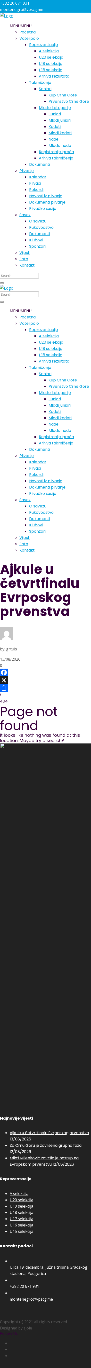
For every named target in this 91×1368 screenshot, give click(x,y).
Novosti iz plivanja (45, 196)
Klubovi (36, 240)
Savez (25, 215)
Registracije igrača (56, 152)
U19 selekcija (21, 1206)
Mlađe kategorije (55, 108)
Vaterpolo (29, 38)
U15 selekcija (21, 1231)
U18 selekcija (50, 63)
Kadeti (55, 126)
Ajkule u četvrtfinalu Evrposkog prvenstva (49, 1133)
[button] (21, 26)
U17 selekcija (21, 1218)
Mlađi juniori (60, 120)
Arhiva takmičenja (56, 158)
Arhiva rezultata (54, 76)
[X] (45, 680)
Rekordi (36, 189)
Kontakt (27, 265)
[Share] (45, 688)
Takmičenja (40, 82)
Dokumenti (39, 164)
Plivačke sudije (42, 208)
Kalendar (37, 177)
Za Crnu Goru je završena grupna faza (46, 1145)
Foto (23, 259)
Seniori (45, 89)
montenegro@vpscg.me (31, 1299)
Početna (27, 32)
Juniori (55, 114)
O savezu (37, 221)
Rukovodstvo (41, 227)
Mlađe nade (60, 145)
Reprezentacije (43, 44)
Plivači (35, 183)
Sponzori (37, 246)
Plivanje (26, 171)
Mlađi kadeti (60, 133)
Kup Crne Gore (63, 95)
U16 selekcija (50, 70)
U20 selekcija (51, 57)
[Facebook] (45, 672)
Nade (53, 139)
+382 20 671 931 (24, 1286)
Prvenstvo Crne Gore (69, 101)
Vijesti (24, 252)
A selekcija (49, 51)
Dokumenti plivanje (47, 202)
